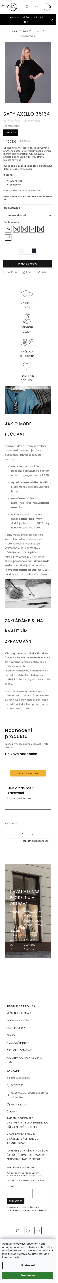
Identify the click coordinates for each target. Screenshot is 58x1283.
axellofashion (19, 1104)
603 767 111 (17, 1085)
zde (17, 1257)
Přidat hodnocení (27, 773)
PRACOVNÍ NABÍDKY (17, 1043)
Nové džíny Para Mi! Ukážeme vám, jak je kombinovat (22, 1139)
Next (32, 834)
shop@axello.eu (20, 1078)
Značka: (11, 125)
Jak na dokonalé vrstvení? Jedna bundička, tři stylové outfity (27, 1122)
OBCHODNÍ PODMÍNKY (19, 1050)
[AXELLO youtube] (38, 1230)
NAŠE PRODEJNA (15, 1028)
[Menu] (47, 7)
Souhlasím (28, 1275)
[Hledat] (27, 7)
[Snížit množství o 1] (21, 251)
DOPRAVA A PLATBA (17, 1020)
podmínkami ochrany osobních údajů (27, 1210)
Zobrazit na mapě (34, 925)
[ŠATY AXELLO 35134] (28, 76)
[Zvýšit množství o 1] (34, 251)
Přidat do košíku (27, 263)
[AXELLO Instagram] (17, 1230)
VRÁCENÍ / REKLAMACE (19, 1013)
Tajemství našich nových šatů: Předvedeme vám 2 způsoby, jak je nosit (27, 1155)
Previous (24, 834)
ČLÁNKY (10, 1035)
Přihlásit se (15, 1201)
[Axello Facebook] (28, 1230)
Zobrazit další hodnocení (36, 840)
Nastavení (28, 1265)
